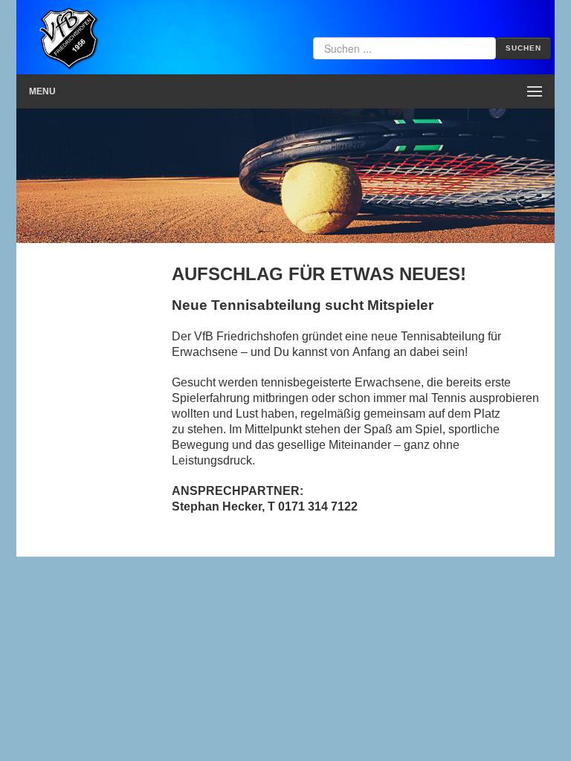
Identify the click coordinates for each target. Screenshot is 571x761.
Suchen (523, 48)
